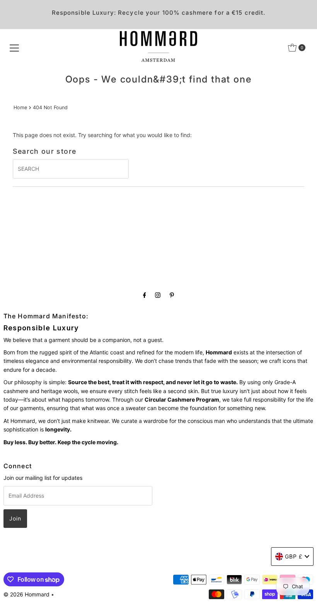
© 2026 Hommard (26, 594)
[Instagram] (157, 294)
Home (20, 107)
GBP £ (294, 556)
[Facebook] (144, 294)
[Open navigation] (14, 47)
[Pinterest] (172, 294)
